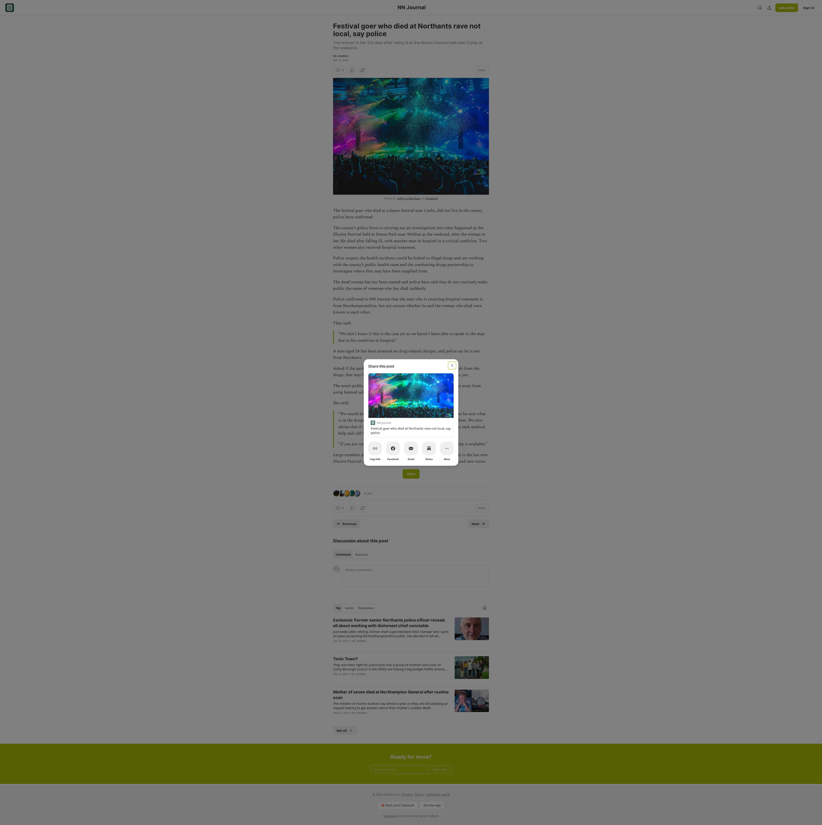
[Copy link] (375, 448)
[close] (452, 365)
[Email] (411, 448)
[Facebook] (393, 448)
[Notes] (429, 448)
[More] (447, 448)
